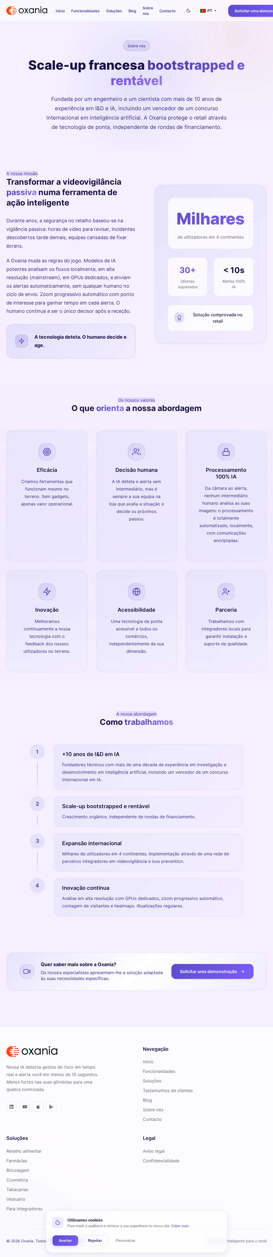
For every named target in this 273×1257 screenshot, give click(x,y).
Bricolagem (17, 1170)
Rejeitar (95, 1241)
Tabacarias (17, 1189)
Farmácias (16, 1160)
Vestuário (15, 1199)
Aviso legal (154, 1151)
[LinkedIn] (11, 1107)
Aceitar (65, 1241)
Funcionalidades (85, 11)
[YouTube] (25, 1107)
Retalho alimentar (24, 1151)
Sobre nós (148, 11)
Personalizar (125, 1241)
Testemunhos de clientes (168, 1090)
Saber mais (180, 1226)
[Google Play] (51, 1107)
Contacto (167, 11)
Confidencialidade (161, 1160)
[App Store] (38, 1107)
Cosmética (17, 1180)
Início (60, 11)
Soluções (114, 11)
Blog (132, 11)
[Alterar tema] (188, 10)
